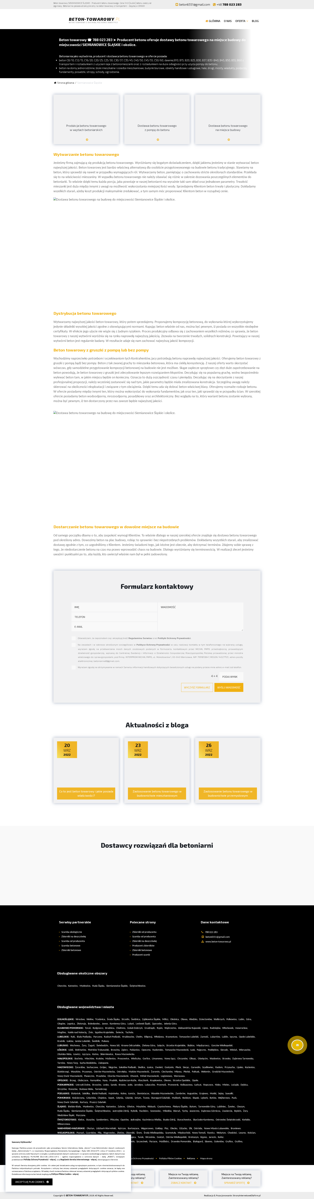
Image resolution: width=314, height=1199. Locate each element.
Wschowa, (75, 1045)
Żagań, (91, 1045)
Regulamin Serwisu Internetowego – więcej (79, 1160)
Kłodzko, (193, 1019)
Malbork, (176, 1098)
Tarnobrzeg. (101, 1089)
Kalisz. (221, 1137)
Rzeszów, (73, 1089)
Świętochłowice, (103, 1111)
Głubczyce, (83, 1080)
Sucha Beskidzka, (88, 1063)
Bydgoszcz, (98, 1028)
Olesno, (168, 1080)
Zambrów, (181, 1093)
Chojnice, (102, 1098)
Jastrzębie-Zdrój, (120, 1111)
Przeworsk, (173, 1085)
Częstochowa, (164, 1106)
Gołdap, (159, 1128)
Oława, (184, 1019)
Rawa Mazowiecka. (125, 1054)
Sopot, (111, 1098)
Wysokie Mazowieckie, (162, 1093)
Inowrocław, (241, 1028)
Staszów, (90, 1119)
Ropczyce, (208, 1085)
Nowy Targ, (72, 1063)
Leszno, (242, 1133)
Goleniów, (219, 1141)
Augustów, (192, 1093)
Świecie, (120, 1032)
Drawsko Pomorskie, (181, 1141)
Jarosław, (139, 1085)
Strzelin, (126, 1019)
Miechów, (90, 1058)
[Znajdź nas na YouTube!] (255, 4)
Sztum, (138, 1098)
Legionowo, (167, 1076)
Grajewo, (204, 1093)
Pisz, (166, 1128)
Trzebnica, (100, 1019)
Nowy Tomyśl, (199, 1133)
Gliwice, (131, 1106)
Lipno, (205, 1028)
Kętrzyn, (122, 1128)
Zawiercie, (227, 1111)
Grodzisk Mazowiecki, (223, 1071)
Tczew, (146, 1098)
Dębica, (244, 1085)
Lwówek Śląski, (143, 1023)
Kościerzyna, (78, 1098)
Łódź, (71, 1050)
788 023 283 (229, 4)
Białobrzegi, (63, 1071)
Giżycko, (183, 1128)
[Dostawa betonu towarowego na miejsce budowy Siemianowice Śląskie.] (228, 141)
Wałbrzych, (219, 1019)
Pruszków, (101, 1076)
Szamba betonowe (70, 945)
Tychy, (185, 1111)
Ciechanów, (167, 1071)
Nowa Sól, (115, 1045)
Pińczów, (114, 1119)
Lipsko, (240, 1067)
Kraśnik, (61, 1041)
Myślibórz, (164, 1141)
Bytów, (213, 1098)
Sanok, (114, 1085)
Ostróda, (198, 1128)
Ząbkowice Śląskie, (151, 1019)
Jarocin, (213, 1137)
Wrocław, (80, 1019)
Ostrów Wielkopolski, (176, 1137)
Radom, (219, 1067)
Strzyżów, (62, 1089)
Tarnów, (61, 1063)
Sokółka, (86, 1093)
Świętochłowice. (138, 986)
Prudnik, (113, 1080)
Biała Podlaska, (84, 1037)
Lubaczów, (150, 1085)
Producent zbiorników (143, 945)
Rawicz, (211, 1133)
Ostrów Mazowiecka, (105, 1071)
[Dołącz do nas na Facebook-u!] (248, 4)
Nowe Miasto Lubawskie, (217, 1128)
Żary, (84, 1045)
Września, (150, 1137)
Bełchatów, (81, 1050)
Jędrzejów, (135, 1119)
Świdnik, (96, 1041)
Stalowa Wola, (86, 1089)
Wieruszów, (245, 1050)
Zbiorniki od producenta (144, 932)
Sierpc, (186, 1067)
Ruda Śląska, (98, 986)
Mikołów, (167, 1111)
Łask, (193, 1050)
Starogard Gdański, (161, 1098)
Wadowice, (215, 1058)
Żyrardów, (80, 1067)
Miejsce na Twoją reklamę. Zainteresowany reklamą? (183, 1178)
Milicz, (165, 1019)
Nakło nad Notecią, (77, 1032)
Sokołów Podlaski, (128, 1067)
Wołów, (90, 1019)
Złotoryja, (82, 1023)
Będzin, (238, 1111)
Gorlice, (147, 1058)
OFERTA (240, 21)
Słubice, (191, 1045)
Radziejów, (215, 1028)
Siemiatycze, (143, 1093)
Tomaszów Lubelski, (189, 1037)
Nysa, (105, 1080)
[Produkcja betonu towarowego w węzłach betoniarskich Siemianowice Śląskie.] (86, 141)
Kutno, (95, 1054)
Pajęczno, (202, 1050)
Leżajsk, (235, 1085)
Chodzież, (232, 1133)
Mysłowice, (85, 986)
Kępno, (204, 1137)
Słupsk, (196, 1098)
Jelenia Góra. (170, 1023)
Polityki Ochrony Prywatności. (174, 638)
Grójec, (103, 1067)
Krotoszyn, (193, 1137)
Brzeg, (73, 1080)
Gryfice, (230, 1141)
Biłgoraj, (148, 1037)
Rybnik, (134, 1111)
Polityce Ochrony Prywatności (153, 644)
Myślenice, (110, 1058)
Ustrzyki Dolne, (83, 1085)
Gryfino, (239, 1141)
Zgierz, (124, 1050)
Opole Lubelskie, (247, 1037)
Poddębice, (213, 1050)
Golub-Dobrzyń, (135, 1028)
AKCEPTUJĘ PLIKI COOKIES (30, 1181)
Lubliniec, (222, 1106)
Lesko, (106, 1085)
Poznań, (81, 1133)
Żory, (245, 1111)
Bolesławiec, (94, 1023)
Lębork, (204, 1098)
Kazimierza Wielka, (152, 1119)
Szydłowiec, (208, 1067)
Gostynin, (169, 1067)
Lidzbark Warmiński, (106, 1128)
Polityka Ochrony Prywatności (139, 1158)
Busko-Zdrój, (169, 1119)
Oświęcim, (203, 1058)
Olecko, (174, 1128)
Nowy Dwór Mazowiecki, (70, 1076)
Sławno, (209, 1141)
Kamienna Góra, (118, 1023)
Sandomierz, (102, 1119)
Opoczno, (146, 1050)
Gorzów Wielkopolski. (222, 1045)
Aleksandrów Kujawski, (189, 1028)
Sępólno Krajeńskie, (104, 1032)
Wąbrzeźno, (170, 1028)
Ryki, (73, 1037)
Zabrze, (122, 1106)
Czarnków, (91, 1133)
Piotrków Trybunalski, (99, 1050)
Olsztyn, (91, 1128)
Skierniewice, (107, 1054)
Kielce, (81, 1119)
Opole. (195, 1080)
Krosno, (122, 1085)
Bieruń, (177, 1111)
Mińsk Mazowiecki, (150, 1076)
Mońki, (213, 1093)
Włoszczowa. (64, 1124)
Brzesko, (226, 1058)
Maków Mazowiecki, (139, 1071)
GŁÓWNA (214, 21)
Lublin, (225, 1037)
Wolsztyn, (221, 1133)
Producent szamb (141, 955)
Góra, (249, 1019)
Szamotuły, (170, 1133)
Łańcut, (198, 1085)
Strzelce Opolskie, (182, 1080)
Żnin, (91, 1032)
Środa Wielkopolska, (154, 1133)
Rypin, (160, 1028)
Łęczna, (234, 1037)
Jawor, (105, 1023)
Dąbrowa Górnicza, (211, 1111)
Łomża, (132, 1093)
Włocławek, (228, 1028)
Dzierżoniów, (205, 1019)
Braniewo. (236, 1128)
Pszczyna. (81, 1115)
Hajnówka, (113, 1093)
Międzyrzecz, (203, 1045)
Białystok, (76, 1093)
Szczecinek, (142, 1141)
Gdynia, (120, 1098)
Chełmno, (121, 1028)
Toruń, (88, 1028)
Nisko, (218, 1085)
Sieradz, (224, 1050)
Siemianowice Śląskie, (117, 986)
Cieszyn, (241, 1106)
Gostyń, (161, 1137)
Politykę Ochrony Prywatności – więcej (40, 1160)
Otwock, (134, 1076)
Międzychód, (184, 1133)
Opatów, (124, 1119)
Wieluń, (234, 1050)
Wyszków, (76, 1071)
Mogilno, (62, 1032)
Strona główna (65, 82)
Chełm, (139, 1037)
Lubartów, (215, 1037)
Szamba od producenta (73, 941)
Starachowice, (184, 1119)
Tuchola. (129, 1032)
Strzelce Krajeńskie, (176, 1045)
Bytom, (193, 1106)
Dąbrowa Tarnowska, (243, 1058)
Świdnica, (136, 1019)
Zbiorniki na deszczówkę (73, 936)
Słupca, (132, 1137)
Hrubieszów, (128, 1037)
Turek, (141, 1137)
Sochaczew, (92, 1067)
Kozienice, (250, 1067)
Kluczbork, (143, 1080)
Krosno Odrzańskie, (131, 1045)
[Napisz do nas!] (297, 1045)
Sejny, (221, 1093)
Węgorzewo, (147, 1128)
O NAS (228, 21)
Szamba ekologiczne (71, 932)
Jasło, (130, 1085)
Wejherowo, (224, 1098)
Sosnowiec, (156, 1111)
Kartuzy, (84, 1102)
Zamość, (204, 1037)
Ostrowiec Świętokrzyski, (228, 1119)
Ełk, (191, 1128)
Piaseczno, (89, 1076)
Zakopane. (103, 1063)
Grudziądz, (150, 1028)
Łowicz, (77, 1054)
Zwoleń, (159, 1067)
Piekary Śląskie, (180, 1106)
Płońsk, (187, 1071)
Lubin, (242, 1019)
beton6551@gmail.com (194, 4)
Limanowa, (157, 1058)
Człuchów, (91, 1098)
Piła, (100, 1133)
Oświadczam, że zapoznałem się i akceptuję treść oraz (134, 638)
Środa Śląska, (113, 1019)
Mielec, (226, 1085)
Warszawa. (179, 1076)
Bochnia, (79, 1058)
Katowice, (73, 986)
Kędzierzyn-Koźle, (128, 1080)
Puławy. (105, 1041)
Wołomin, (206, 1071)
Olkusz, (193, 1058)
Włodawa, (159, 1037)
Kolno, (124, 1093)
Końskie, (246, 1119)
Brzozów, (97, 1085)
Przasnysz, (87, 1071)
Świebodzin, (102, 1045)
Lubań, (131, 1023)
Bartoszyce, (134, 1128)
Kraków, (100, 1058)
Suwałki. (229, 1093)
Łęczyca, (86, 1054)
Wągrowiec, (109, 1133)
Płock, (179, 1067)
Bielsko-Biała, (75, 1106)
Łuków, (70, 1041)
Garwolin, (196, 1067)
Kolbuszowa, (186, 1085)
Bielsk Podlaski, (99, 1093)
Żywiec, (232, 1106)
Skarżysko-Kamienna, (203, 1119)
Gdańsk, (129, 1098)
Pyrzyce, (153, 1141)
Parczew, (98, 1037)
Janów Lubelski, (83, 1041)
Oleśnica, (175, 1019)
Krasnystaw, (172, 1037)
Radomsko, (158, 1050)
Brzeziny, (115, 1050)
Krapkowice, (156, 1080)
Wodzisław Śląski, (66, 1115)
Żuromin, (155, 1071)
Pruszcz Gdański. (98, 1102)
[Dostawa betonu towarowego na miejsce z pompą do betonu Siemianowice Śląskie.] (157, 141)
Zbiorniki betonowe (71, 950)
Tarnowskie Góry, (207, 1106)
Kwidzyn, (186, 1098)
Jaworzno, (195, 1111)
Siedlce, (142, 1067)
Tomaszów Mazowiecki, (177, 1050)
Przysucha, (230, 1067)
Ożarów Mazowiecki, (118, 1076)
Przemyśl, (162, 1085)
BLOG (255, 21)
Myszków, (141, 1106)
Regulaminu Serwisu (140, 638)
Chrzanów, (182, 1058)
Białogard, (198, 1141)
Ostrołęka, (122, 1071)
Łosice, (150, 1067)
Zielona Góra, (149, 1045)
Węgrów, (113, 1067)
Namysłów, (95, 1080)
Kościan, (252, 1133)
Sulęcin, (161, 1045)
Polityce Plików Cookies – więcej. (65, 1174)
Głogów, (61, 1023)
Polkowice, (231, 1019)
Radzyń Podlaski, (112, 1037)
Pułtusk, (196, 1071)
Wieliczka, (136, 1058)
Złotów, (121, 1133)
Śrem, (139, 1133)
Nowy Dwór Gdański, (68, 1102)
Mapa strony (206, 1158)
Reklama (191, 1158)
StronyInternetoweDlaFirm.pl (232, 1195)
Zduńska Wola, (64, 1054)
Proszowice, (124, 1058)
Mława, (178, 1071)
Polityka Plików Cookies (170, 1158)
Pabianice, (135, 1050)
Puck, (234, 1098)
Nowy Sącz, (170, 1058)
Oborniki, (130, 1133)
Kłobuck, (152, 1106)
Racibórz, (144, 1111)
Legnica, (71, 1023)
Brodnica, (110, 1028)
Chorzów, (62, 986)
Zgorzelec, (157, 1023)
